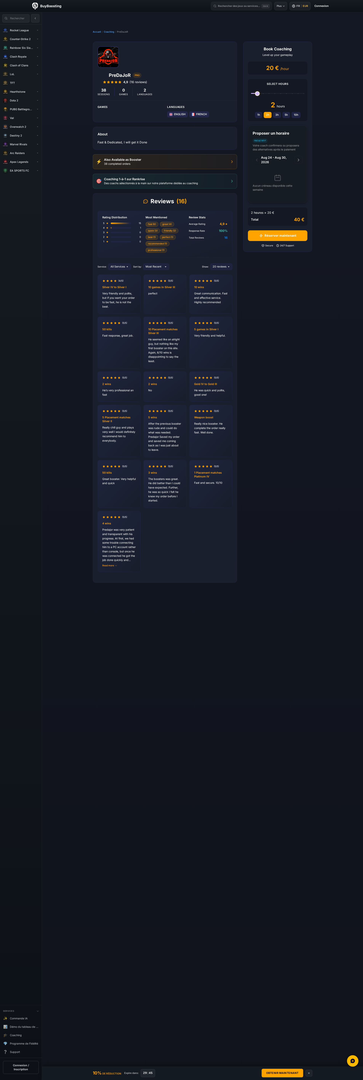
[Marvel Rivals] (37, 144)
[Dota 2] (37, 100)
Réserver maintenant (280, 235)
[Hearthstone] (37, 92)
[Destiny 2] (37, 135)
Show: (205, 266)
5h (286, 115)
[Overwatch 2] (37, 127)
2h (267, 115)
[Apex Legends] (37, 162)
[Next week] (298, 160)
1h (258, 115)
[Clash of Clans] (37, 65)
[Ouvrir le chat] (352, 1061)
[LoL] (37, 74)
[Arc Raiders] (37, 153)
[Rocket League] (37, 30)
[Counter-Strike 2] (37, 39)
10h (296, 115)
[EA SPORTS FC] (37, 170)
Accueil (97, 32)
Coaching (109, 32)
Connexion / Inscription (21, 1067)
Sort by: (137, 266)
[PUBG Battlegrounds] (37, 109)
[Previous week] (257, 160)
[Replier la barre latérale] (35, 18)
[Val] (37, 118)
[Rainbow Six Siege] (37, 48)
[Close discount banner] (308, 1073)
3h (277, 115)
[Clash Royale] (37, 56)
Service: (102, 266)
